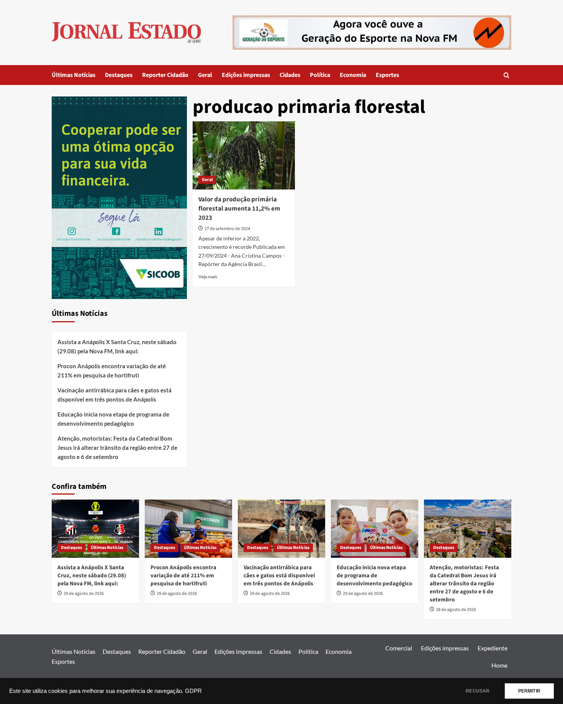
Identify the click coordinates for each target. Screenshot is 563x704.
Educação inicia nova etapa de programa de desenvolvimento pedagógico (113, 419)
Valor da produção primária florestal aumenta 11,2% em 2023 (239, 208)
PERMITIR (529, 691)
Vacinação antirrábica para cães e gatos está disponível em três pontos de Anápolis (114, 395)
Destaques (119, 75)
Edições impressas (246, 75)
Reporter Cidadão (165, 75)
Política (320, 75)
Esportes (387, 75)
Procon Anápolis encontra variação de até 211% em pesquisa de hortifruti (111, 371)
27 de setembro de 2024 (227, 228)
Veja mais (207, 276)
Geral (205, 75)
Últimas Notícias (73, 75)
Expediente (492, 648)
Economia (353, 75)
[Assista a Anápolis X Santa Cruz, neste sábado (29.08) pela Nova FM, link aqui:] (95, 529)
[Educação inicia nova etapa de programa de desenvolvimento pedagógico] (374, 529)
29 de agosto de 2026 (84, 593)
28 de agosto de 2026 (456, 609)
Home (499, 665)
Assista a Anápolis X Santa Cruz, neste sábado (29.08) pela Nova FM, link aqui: (117, 346)
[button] (506, 75)
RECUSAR (477, 691)
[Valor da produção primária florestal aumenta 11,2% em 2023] (244, 155)
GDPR (193, 691)
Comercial (398, 648)
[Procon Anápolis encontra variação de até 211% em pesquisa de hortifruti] (188, 529)
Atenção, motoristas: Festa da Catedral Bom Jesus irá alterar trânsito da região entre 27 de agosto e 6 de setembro (117, 447)
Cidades (290, 75)
